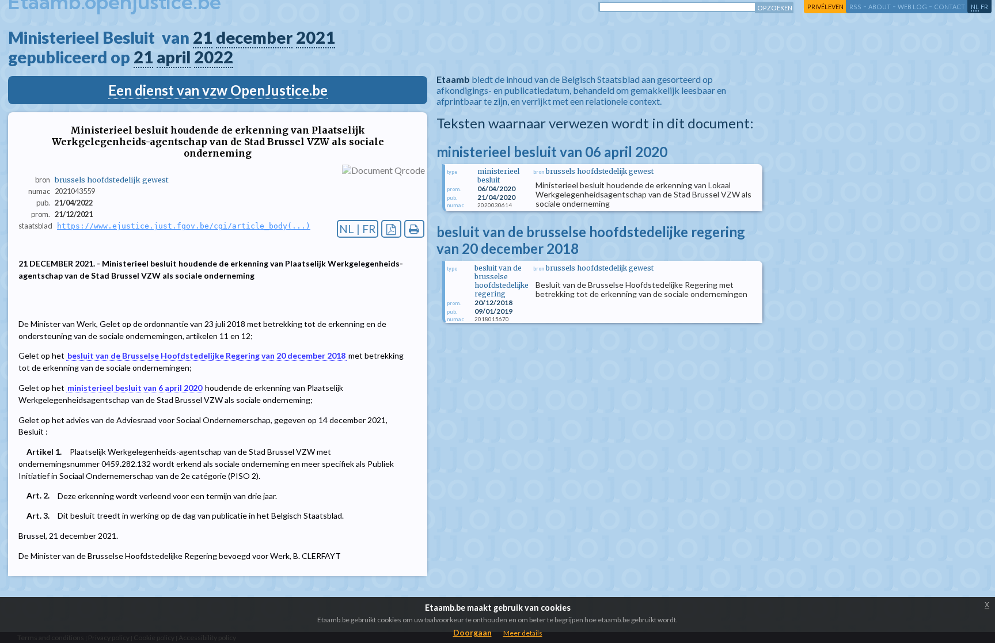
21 (202, 37)
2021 (315, 37)
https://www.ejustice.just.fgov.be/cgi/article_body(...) (183, 226)
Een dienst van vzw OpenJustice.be (218, 90)
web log (912, 6)
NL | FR (357, 228)
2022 (213, 57)
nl (975, 6)
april (174, 57)
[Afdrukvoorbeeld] (414, 229)
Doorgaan (472, 632)
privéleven (825, 6)
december (254, 37)
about (879, 6)
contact (949, 6)
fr (984, 6)
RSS (855, 6)
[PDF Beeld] (391, 229)
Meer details (522, 633)
